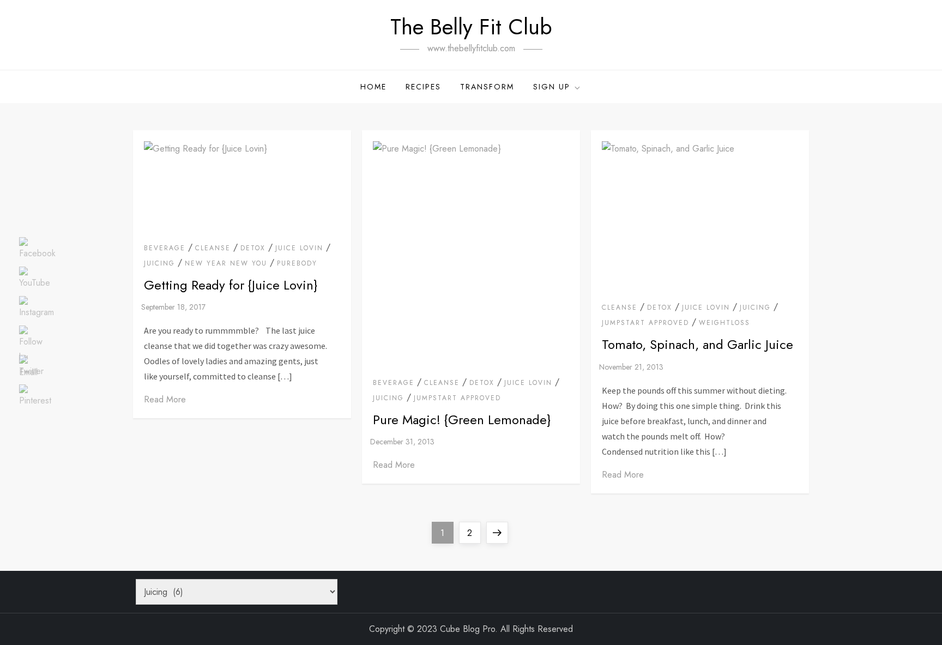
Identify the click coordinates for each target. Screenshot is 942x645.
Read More (165, 399)
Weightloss (724, 323)
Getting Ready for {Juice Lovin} (230, 284)
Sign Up (551, 86)
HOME (373, 86)
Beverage (164, 248)
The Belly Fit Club (471, 27)
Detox (252, 248)
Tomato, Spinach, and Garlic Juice (697, 344)
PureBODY (297, 264)
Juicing (159, 264)
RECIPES (423, 86)
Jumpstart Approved (457, 398)
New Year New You (226, 264)
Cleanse (213, 248)
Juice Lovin (299, 248)
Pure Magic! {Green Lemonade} (462, 419)
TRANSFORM (487, 86)
